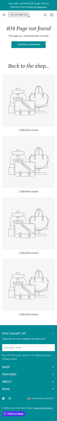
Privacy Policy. (9, 358)
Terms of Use (42, 355)
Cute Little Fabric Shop (21, 408)
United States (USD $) (41, 398)
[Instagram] (10, 398)
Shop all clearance (37, 7)
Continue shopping (28, 44)
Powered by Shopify (43, 408)
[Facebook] (3, 398)
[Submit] (51, 347)
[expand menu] (4, 14)
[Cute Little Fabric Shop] (19, 15)
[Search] (45, 15)
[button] (51, 15)
